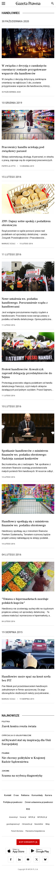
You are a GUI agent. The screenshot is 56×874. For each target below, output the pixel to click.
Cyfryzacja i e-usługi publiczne (16, 735)
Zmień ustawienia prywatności (39, 802)
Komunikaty (37, 795)
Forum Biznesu (17, 831)
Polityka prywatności (12, 802)
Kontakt (7, 795)
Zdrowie (5, 771)
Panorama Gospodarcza (35, 831)
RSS (28, 809)
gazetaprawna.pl (13, 824)
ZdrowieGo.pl (27, 824)
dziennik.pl (13, 817)
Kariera (48, 795)
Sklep (47, 824)
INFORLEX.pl (42, 817)
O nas (16, 795)
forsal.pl (23, 817)
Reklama (25, 795)
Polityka (6, 722)
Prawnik (5, 753)
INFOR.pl (31, 817)
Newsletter (38, 824)
